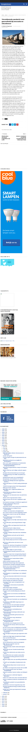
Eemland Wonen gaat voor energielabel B (13, 477)
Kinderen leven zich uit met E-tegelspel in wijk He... (14, 500)
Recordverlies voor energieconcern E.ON (13, 623)
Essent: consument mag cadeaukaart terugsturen (12, 618)
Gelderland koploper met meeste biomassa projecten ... (13, 530)
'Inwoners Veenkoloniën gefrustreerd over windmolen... (13, 615)
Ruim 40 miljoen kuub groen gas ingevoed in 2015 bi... (15, 634)
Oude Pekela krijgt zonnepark (10, 587)
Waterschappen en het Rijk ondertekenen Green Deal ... (15, 520)
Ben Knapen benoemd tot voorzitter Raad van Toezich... (14, 597)
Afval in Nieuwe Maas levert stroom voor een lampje (14, 665)
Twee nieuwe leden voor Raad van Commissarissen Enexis (11, 568)
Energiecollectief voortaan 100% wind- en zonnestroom (13, 607)
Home (3, 15)
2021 (3, 437)
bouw (6, 15)
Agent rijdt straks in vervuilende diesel (12, 589)
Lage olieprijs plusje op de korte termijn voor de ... (15, 540)
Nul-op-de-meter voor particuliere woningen (14, 604)
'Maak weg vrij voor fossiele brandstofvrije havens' (13, 650)
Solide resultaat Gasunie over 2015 (11, 561)
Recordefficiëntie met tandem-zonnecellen (13, 655)
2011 (3, 702)
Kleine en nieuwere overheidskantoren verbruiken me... (12, 609)
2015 (3, 696)
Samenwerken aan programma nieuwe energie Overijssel (14, 556)
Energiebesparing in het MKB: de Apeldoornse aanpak (14, 475)
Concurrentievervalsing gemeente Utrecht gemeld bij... (13, 657)
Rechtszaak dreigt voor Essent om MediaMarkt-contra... (15, 640)
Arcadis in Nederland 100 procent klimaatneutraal (11, 504)
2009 (3, 706)
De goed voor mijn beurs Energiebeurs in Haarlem (15, 545)
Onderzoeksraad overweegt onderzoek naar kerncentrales (14, 612)
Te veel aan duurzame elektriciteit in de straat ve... (14, 576)
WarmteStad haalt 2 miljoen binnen (11, 528)
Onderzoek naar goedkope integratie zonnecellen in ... (12, 493)
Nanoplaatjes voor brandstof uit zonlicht (13, 479)
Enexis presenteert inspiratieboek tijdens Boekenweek (13, 559)
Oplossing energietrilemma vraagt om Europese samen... (15, 468)
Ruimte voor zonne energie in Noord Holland (14, 566)
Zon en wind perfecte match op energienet (13, 642)
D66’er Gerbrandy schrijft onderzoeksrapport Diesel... (14, 647)
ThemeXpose (16, 730)
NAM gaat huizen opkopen (9, 487)
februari (5, 692)
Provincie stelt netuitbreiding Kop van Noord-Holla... (14, 591)
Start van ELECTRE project (9, 638)
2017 (3, 443)
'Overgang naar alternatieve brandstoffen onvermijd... (13, 585)
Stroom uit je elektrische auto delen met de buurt (14, 653)
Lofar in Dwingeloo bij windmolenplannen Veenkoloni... (13, 631)
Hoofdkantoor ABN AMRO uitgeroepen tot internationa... (13, 602)
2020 (3, 438)
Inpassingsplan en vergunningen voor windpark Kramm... (14, 574)
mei (4, 448)
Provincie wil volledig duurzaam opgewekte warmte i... (13, 481)
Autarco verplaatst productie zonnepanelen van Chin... (15, 680)
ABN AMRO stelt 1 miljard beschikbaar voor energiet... (13, 490)
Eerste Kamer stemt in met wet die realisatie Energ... (14, 514)
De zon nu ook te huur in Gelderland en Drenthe (14, 627)
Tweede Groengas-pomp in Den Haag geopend (14, 486)
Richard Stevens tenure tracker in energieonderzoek (11, 621)
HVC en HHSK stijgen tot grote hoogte (12, 549)
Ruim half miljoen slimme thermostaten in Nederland (13, 453)
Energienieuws (6, 4)
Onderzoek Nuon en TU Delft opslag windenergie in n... (15, 484)
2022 (3, 435)
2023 (3, 434)
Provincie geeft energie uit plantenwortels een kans (14, 458)
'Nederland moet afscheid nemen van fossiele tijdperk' (14, 547)
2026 (3, 429)
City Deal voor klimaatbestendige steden (13, 578)
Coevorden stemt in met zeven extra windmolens (15, 506)
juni (4, 446)
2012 (3, 701)
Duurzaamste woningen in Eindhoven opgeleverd (15, 502)
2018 (3, 442)
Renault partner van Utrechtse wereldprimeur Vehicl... (14, 594)
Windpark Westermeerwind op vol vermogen (14, 473)
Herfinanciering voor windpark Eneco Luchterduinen (12, 508)
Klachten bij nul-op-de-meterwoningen (12, 538)
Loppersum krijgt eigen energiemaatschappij (14, 636)
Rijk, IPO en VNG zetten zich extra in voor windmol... (13, 543)
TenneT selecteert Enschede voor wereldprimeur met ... (15, 599)
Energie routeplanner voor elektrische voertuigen (15, 629)
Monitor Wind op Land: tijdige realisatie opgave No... (14, 471)
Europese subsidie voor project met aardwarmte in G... (15, 571)
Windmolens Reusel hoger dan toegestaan (13, 562)
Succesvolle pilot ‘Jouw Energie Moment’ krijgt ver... (14, 523)
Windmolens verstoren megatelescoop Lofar (14, 684)
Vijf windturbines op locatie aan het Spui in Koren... (13, 536)
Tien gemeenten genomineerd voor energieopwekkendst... (11, 465)
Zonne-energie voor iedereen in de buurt (13, 580)
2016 (3, 445)
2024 (3, 432)
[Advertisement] (11, 278)
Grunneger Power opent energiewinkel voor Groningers (13, 582)
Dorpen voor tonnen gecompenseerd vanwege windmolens (14, 690)
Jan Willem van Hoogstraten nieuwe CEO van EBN (15, 667)
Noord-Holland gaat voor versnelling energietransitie (12, 517)
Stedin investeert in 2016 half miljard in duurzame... (12, 675)
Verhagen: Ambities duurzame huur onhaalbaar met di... (14, 533)
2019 (3, 440)
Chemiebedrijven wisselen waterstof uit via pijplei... (13, 552)
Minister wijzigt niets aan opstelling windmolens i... (15, 660)
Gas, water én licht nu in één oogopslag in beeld (15, 512)
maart (5, 451)
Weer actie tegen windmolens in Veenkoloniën (14, 463)
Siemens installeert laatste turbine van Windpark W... (15, 672)
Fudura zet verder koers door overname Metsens (15, 677)
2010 (3, 704)
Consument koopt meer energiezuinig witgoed (14, 554)
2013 (3, 699)
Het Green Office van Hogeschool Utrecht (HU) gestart (14, 526)
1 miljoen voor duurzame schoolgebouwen (13, 511)
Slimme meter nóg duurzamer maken (12, 497)
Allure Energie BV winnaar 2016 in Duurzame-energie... (14, 625)
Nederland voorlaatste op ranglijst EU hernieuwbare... (12, 461)
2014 (3, 698)
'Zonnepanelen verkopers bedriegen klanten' (14, 564)
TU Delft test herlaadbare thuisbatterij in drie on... (14, 663)
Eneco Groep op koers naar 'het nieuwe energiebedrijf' (12, 670)
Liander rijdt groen (7, 455)
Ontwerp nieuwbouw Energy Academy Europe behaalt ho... (14, 687)
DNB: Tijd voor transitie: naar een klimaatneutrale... (11, 644)
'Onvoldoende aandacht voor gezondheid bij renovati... (14, 682)
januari (5, 694)
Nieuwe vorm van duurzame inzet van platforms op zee (15, 495)
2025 (3, 430)
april (4, 450)
